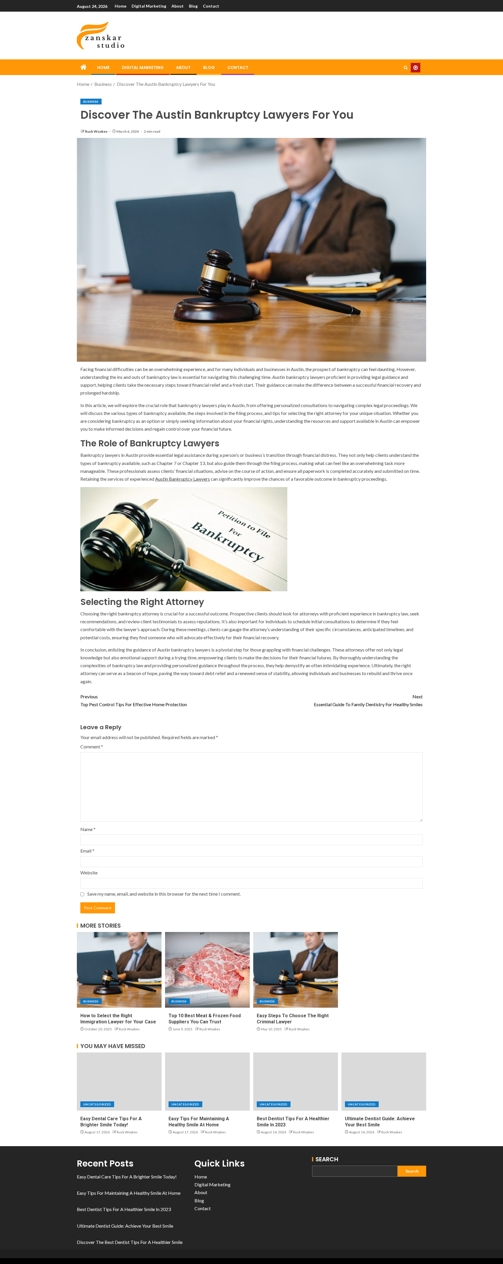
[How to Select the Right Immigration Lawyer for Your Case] (119, 970)
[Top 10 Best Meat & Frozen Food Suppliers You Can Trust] (207, 970)
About (177, 5)
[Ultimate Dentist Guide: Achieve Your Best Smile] (383, 1081)
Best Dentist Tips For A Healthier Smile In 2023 (124, 1209)
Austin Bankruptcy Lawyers (182, 479)
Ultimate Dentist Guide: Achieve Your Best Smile (125, 1226)
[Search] (405, 67)
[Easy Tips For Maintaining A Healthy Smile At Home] (207, 1081)
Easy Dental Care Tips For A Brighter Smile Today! (127, 1176)
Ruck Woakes (96, 131)
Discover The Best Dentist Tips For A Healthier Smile (130, 1242)
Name (87, 829)
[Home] (83, 67)
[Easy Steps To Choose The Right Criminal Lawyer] (295, 970)
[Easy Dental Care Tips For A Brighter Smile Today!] (119, 1081)
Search (327, 1159)
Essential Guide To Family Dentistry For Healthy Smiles (368, 700)
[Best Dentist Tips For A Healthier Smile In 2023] (295, 1081)
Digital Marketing (149, 5)
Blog (193, 5)
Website (89, 872)
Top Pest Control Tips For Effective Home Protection (133, 700)
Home (120, 5)
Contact (211, 5)
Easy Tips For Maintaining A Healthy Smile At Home (128, 1193)
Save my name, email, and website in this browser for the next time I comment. (164, 893)
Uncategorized (97, 1104)
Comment (91, 746)
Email (87, 850)
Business (91, 101)
